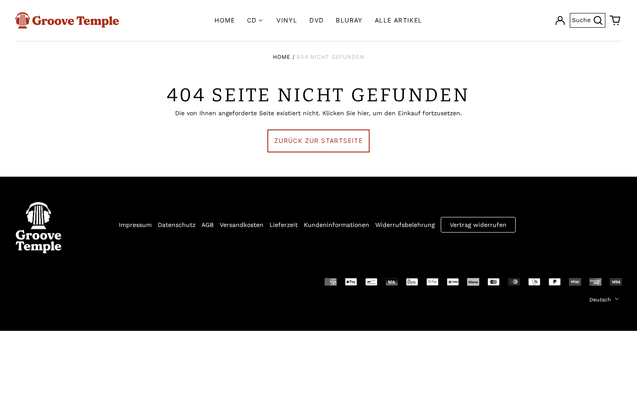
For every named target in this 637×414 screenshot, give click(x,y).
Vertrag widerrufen (478, 224)
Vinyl (286, 20)
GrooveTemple (55, 281)
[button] (615, 20)
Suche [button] (588, 19)
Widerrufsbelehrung (405, 224)
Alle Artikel (398, 20)
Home (224, 20)
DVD (316, 20)
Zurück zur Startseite (318, 140)
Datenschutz (176, 224)
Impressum (135, 224)
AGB (208, 224)
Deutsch (601, 300)
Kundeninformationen (336, 224)
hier (363, 113)
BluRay (349, 20)
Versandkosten (241, 224)
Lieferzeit (284, 224)
